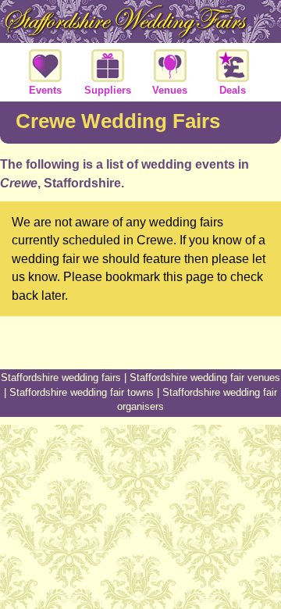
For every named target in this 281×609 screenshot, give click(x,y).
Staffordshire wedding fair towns (81, 392)
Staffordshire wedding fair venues (205, 377)
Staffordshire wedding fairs (61, 377)
